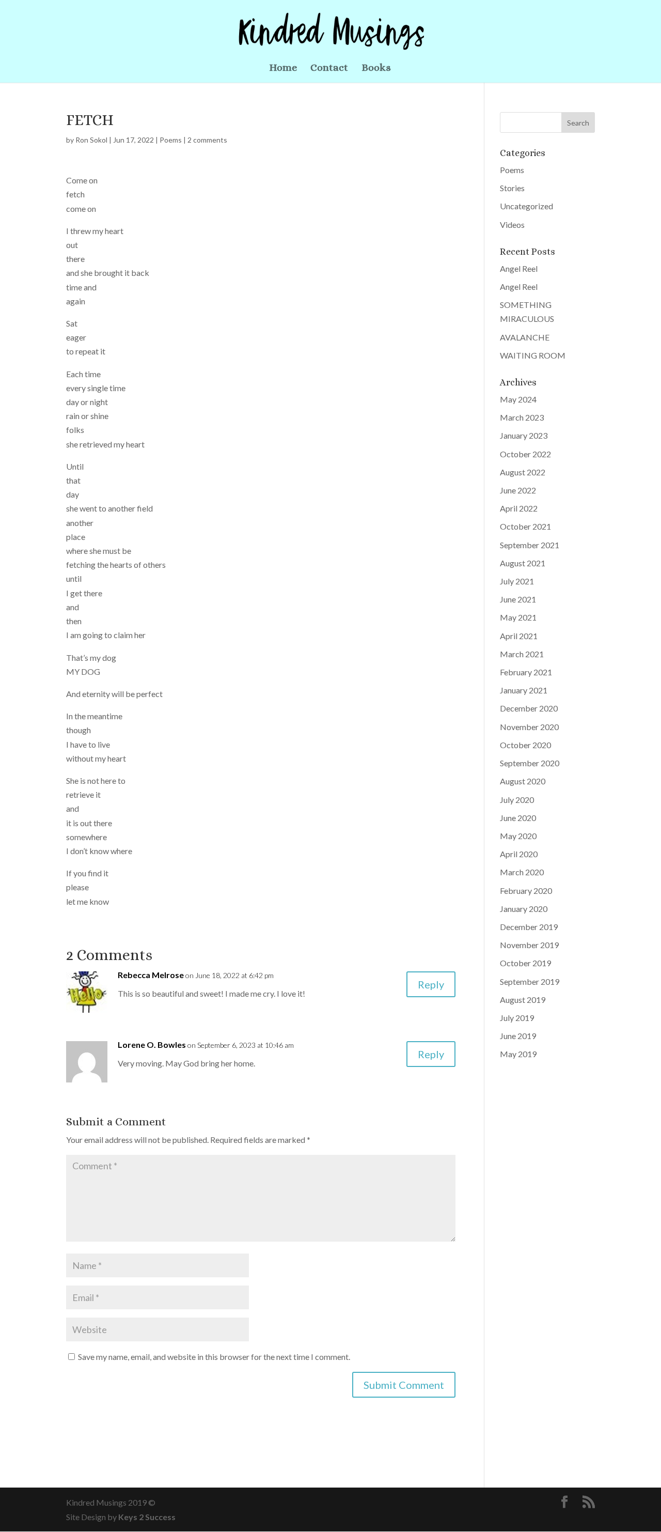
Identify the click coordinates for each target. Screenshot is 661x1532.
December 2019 (529, 927)
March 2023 (522, 417)
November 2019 (529, 945)
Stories (512, 188)
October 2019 (525, 963)
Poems (171, 139)
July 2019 (517, 1018)
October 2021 (525, 526)
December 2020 (529, 708)
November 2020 (529, 727)
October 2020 (525, 745)
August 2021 (522, 563)
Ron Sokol (91, 139)
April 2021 (519, 636)
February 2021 (526, 672)
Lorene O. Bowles (152, 1044)
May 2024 (518, 399)
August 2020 (522, 781)
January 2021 (523, 690)
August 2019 (522, 999)
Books (376, 68)
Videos (512, 224)
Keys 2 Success (147, 1517)
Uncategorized (526, 206)
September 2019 (529, 981)
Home (283, 68)
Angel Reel (519, 268)
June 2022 (518, 490)
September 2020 (529, 763)
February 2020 (526, 890)
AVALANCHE (524, 337)
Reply (431, 984)
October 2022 (525, 454)
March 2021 (522, 654)
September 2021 (529, 545)
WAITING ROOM (532, 355)
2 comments (207, 139)
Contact (329, 68)
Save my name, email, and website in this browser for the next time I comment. (214, 1356)
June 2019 (518, 1036)
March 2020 (522, 872)
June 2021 (518, 599)
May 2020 (518, 836)
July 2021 (517, 581)
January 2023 (523, 435)
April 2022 (519, 508)
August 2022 (522, 472)
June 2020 (518, 818)
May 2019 (518, 1054)
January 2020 (523, 909)
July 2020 (517, 799)
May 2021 (518, 617)
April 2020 (519, 854)
